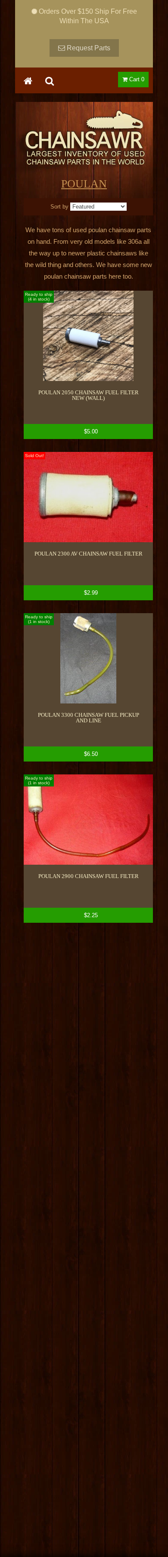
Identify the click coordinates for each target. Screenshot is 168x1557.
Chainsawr (84, 145)
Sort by (59, 206)
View (88, 365)
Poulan (84, 184)
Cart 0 (136, 79)
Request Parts (87, 48)
